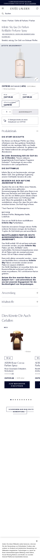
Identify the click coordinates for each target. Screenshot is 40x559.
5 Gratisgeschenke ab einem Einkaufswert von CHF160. (20, 2)
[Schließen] (36, 541)
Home (4, 21)
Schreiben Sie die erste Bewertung (21, 411)
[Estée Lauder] (20, 8)
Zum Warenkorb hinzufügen (17, 385)
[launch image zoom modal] (36, 79)
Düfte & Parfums (21, 21)
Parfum (10, 21)
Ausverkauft (25, 112)
